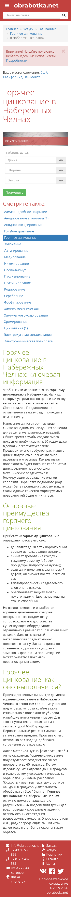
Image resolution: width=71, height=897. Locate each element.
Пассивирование (17, 276)
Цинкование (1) (16, 328)
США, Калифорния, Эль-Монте (26, 74)
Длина (12, 156)
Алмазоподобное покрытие (25, 212)
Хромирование (15, 321)
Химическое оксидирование (26, 315)
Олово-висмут (15, 270)
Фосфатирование (17, 302)
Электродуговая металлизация (28, 334)
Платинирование (17, 283)
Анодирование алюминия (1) (26, 218)
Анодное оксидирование (23, 225)
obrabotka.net (36, 5)
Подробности (16, 60)
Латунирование (16, 250)
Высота (13, 176)
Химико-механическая (21, 309)
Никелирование (16, 263)
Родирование (14, 289)
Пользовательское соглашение (53, 881)
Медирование (15, 257)
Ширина (14, 166)
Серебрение (13, 296)
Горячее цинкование (20, 237)
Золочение (12, 244)
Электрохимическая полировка (28, 341)
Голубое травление (19, 231)
